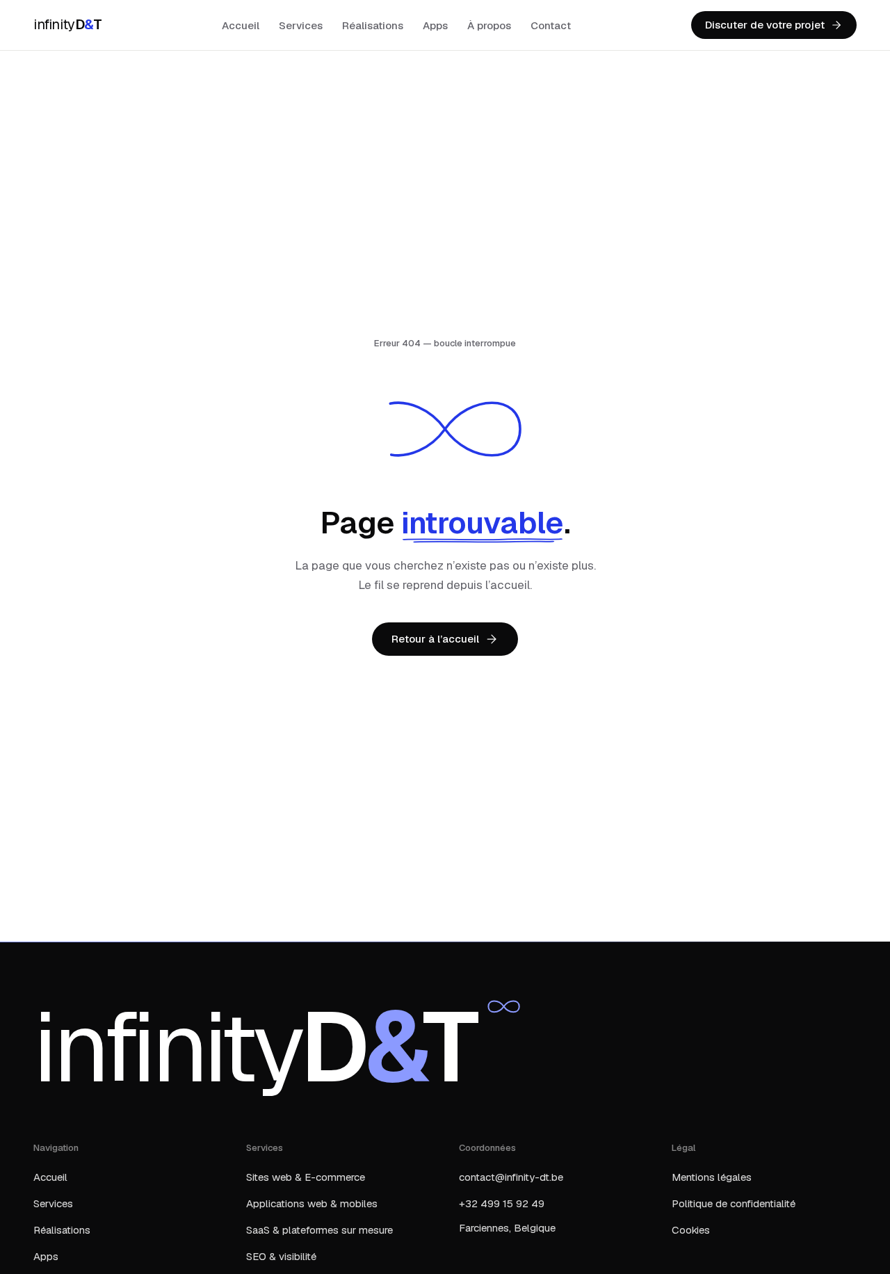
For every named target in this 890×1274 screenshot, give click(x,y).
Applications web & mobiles (312, 1203)
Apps (435, 25)
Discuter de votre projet (765, 24)
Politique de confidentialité (733, 1203)
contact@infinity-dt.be (511, 1177)
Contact (551, 25)
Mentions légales (712, 1177)
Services (301, 25)
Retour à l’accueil (435, 638)
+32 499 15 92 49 (501, 1203)
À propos (489, 25)
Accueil (240, 25)
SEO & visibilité (281, 1256)
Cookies (691, 1229)
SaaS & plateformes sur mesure (319, 1229)
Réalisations (372, 25)
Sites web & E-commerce (305, 1177)
